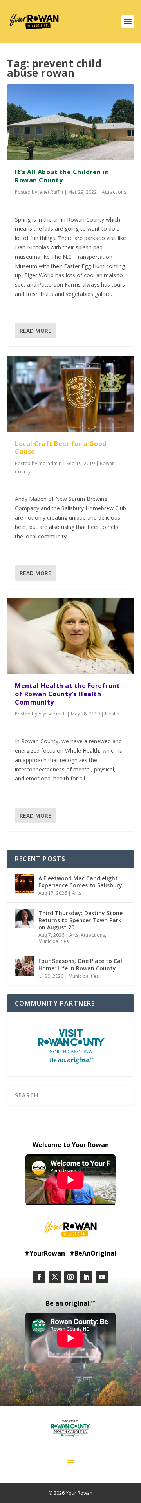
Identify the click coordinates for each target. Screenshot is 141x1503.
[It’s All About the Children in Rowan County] (70, 122)
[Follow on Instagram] (70, 1277)
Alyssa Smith (52, 713)
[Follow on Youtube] (102, 1277)
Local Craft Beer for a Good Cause (61, 447)
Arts (76, 893)
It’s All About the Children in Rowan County (62, 176)
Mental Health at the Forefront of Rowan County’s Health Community (67, 693)
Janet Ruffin (50, 192)
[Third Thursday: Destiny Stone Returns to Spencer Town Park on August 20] (24, 918)
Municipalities (53, 941)
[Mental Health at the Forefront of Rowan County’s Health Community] (70, 636)
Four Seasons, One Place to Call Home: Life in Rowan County (81, 964)
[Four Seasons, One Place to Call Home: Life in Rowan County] (24, 966)
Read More (35, 330)
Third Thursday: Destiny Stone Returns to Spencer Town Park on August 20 (80, 920)
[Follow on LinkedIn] (86, 1277)
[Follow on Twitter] (55, 1277)
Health (112, 713)
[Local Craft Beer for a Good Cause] (70, 394)
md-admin (49, 463)
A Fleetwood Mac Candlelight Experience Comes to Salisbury (80, 881)
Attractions (114, 192)
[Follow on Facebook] (39, 1277)
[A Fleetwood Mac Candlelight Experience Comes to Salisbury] (24, 883)
